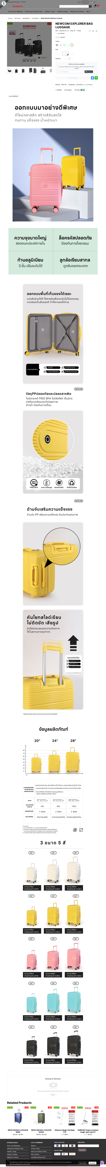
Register (85, 2)
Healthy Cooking (12, 1154)
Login (79, 2)
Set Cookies (83, 1163)
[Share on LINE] (84, 90)
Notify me (89, 71)
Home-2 (10, 18)
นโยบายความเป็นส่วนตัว (15, 1164)
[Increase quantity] (72, 58)
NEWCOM (63, 84)
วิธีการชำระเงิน (35, 1154)
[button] (94, 2)
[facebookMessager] (102, 1163)
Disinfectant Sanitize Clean (15, 1148)
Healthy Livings (11, 1151)
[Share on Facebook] (81, 90)
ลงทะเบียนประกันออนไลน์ (38, 1157)
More (88, 12)
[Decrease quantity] (66, 58)
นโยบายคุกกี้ (27, 1164)
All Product (18, 18)
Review (53, 1094)
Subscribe (82, 1150)
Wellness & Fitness (12, 1157)
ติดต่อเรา (33, 1146)
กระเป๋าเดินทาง (35, 18)
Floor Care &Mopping (13, 1146)
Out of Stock (73, 78)
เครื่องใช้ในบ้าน (26, 18)
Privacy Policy (35, 1148)
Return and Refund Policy (39, 1151)
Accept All (92, 1163)
